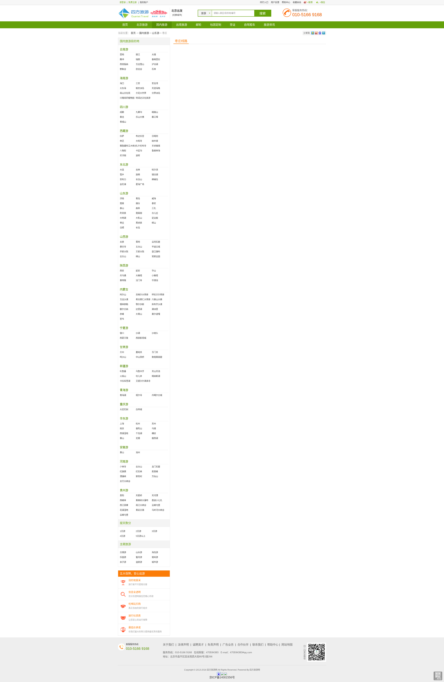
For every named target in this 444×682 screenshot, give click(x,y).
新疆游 (124, 366)
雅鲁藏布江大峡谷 (128, 146)
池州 (138, 452)
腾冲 (122, 59)
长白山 (139, 179)
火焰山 (123, 376)
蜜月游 (139, 557)
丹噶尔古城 (157, 395)
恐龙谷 (139, 69)
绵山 (138, 256)
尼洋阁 (123, 155)
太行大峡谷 (125, 481)
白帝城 (139, 409)
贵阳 (122, 495)
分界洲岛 (156, 93)
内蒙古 (124, 289)
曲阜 (138, 208)
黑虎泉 (139, 223)
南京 (122, 428)
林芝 (122, 141)
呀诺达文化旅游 (143, 98)
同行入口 (264, 2)
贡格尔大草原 (142, 294)
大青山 (139, 314)
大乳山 (139, 218)
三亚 (138, 83)
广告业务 (228, 644)
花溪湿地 (124, 510)
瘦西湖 (155, 438)
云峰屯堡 (156, 505)
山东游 (155, 33)
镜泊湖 (155, 174)
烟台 (138, 203)
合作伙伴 (243, 644)
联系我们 (257, 644)
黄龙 (122, 117)
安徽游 (124, 447)
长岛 (138, 228)
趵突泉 (123, 213)
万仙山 (155, 476)
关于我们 (168, 644)
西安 (122, 271)
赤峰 (122, 314)
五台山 (139, 247)
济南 (122, 198)
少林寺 (123, 467)
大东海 (123, 88)
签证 (232, 24)
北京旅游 (142, 24)
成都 (122, 112)
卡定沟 (139, 151)
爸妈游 (155, 557)
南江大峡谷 (141, 505)
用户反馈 (275, 2)
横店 (154, 433)
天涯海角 (156, 88)
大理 (154, 54)
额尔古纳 (124, 309)
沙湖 (138, 333)
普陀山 (139, 428)
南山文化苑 (125, 93)
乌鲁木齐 (140, 371)
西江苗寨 (124, 505)
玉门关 (155, 352)
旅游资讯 (269, 24)
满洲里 (155, 309)
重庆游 (124, 404)
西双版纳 (124, 64)
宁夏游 (124, 327)
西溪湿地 (124, 433)
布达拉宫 (140, 136)
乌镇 (154, 428)
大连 (122, 170)
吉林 (138, 170)
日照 (122, 228)
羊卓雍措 (156, 146)
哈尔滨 (155, 170)
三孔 (154, 208)
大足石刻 (124, 409)
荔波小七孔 (157, 500)
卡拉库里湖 (125, 381)
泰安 (154, 203)
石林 (154, 69)
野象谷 (123, 69)
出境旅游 (181, 24)
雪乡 (122, 174)
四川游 (124, 106)
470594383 (212, 652)
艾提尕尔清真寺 (143, 381)
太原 (122, 242)
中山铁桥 (140, 357)
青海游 (124, 390)
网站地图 (287, 644)
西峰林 (123, 500)
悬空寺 (123, 247)
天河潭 (155, 495)
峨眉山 (155, 112)
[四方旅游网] (143, 13)
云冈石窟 (156, 242)
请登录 (122, 2)
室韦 (122, 319)
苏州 (154, 424)
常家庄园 (156, 256)
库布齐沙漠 (157, 304)
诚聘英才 (198, 644)
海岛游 (155, 552)
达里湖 (139, 309)
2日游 (138, 531)
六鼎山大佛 (157, 299)
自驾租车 (249, 24)
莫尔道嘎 (156, 314)
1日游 (122, 531)
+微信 (322, 2)
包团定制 (215, 24)
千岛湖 (139, 433)
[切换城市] (177, 15)
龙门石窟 (156, 467)
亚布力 (123, 179)
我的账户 (144, 2)
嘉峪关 (139, 352)
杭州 (138, 424)
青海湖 (123, 395)
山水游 (139, 552)
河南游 (124, 461)
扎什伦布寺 (141, 146)
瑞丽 (138, 59)
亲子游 (123, 562)
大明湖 (123, 218)
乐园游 (123, 557)
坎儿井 (139, 376)
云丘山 (123, 256)
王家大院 (140, 251)
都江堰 (155, 117)
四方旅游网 (255, 670)
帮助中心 (286, 2)
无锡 (138, 438)
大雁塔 (139, 275)
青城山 (123, 122)
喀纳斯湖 (156, 376)
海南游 (124, 78)
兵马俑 (123, 275)
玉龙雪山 (140, 64)
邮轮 (198, 24)
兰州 (122, 352)
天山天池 (156, 371)
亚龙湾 (155, 83)
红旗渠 (123, 471)
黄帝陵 (123, 280)
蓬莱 (122, 203)
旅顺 (138, 174)
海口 (122, 83)
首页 (125, 24)
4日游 (122, 536)
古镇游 (123, 552)
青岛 (138, 198)
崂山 (154, 223)
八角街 (123, 151)
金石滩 (123, 184)
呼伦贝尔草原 (158, 294)
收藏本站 (297, 2)
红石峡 (139, 471)
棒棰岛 (155, 179)
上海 (122, 424)
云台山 (139, 467)
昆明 (122, 54)
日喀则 (155, 136)
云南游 (124, 49)
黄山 (122, 438)
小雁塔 (155, 275)
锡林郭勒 (124, 304)
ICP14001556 (222, 677)
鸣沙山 (123, 357)
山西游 (124, 236)
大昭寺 (139, 141)
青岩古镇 (140, 510)
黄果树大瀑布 (142, 500)
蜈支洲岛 (140, 88)
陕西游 (124, 265)
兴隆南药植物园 (127, 98)
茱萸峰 (155, 471)
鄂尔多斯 (140, 304)
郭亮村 (139, 476)
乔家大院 (124, 251)
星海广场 (140, 184)
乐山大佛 (140, 117)
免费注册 (132, 2)
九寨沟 (139, 112)
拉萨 (122, 136)
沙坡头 (155, 333)
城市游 (155, 562)
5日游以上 (140, 536)
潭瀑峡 (123, 476)
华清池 (155, 280)
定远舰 (155, 218)
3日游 (154, 531)
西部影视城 (141, 338)
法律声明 (183, 644)
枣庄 (122, 223)
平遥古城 (156, 247)
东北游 (124, 164)
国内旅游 (161, 24)
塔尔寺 (139, 395)
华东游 (124, 418)
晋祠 (138, 242)
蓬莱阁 (139, 213)
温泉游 (139, 562)
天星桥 (139, 495)
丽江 (138, 54)
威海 (154, 198)
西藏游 (124, 130)
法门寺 (139, 280)
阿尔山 (123, 294)
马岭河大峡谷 (158, 510)
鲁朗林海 (156, 151)
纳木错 (155, 141)
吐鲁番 (123, 371)
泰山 (122, 208)
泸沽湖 (155, 64)
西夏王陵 (124, 338)
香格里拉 (156, 59)
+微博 (310, 2)
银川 (122, 333)
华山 (154, 271)
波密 (138, 155)
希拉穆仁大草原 (143, 299)
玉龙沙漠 (124, 299)
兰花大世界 (141, 93)
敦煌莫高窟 (157, 357)
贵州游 (124, 490)
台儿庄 (155, 213)
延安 (138, 271)
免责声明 (213, 644)
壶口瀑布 (156, 251)
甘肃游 (124, 347)
